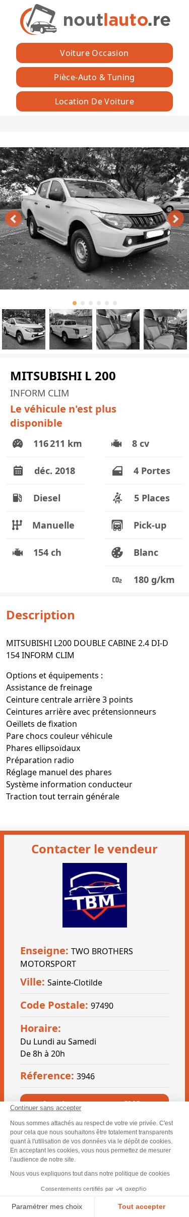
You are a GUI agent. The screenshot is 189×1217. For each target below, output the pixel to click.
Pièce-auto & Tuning (94, 77)
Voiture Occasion (94, 53)
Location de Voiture (95, 101)
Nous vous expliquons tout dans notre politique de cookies (90, 1173)
